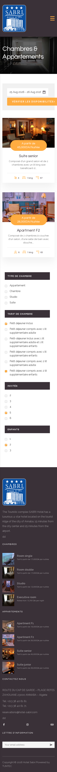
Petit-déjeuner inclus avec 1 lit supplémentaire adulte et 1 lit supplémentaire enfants (27, 342)
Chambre (15, 291)
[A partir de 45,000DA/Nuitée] (28, 132)
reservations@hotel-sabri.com (19, 712)
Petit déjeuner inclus (21, 323)
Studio (13, 296)
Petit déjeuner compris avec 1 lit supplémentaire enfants (28, 353)
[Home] (14, 18)
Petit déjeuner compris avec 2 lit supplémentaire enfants (28, 372)
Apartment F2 (28, 230)
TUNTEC (7, 766)
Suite (13, 302)
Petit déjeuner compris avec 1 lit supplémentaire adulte (28, 330)
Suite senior (28, 156)
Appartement (17, 285)
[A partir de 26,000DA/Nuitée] (28, 207)
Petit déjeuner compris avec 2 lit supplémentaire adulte (28, 363)
